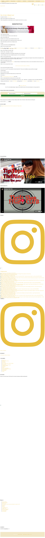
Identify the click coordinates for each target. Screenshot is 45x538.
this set (13, 61)
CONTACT (19, 1)
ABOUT (7, 1)
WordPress (28, 534)
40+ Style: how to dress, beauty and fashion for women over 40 (11, 504)
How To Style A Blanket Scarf (7, 15)
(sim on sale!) (14, 48)
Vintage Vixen (4, 508)
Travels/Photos (4, 370)
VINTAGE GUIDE (31, 1)
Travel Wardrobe (4, 369)
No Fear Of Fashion (5, 509)
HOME (3, 1)
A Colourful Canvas (5, 507)
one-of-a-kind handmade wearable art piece (8, 76)
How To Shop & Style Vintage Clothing (7, 363)
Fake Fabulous (4, 511)
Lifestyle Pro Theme (20, 534)
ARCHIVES (2, 528)
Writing (3, 371)
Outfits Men (3, 366)
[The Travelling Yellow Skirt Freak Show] (0, 405)
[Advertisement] (7, 392)
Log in (31, 534)
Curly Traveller (4, 510)
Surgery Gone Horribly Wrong (6, 368)
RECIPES (24, 1)
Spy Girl (3, 506)
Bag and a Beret (4, 501)
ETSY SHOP (38, 1)
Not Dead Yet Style (4, 502)
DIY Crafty (3, 361)
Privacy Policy (13, 1)
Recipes (3, 367)
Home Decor (4, 362)
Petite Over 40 (4, 503)
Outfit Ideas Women (5, 365)
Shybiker (3, 505)
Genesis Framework (25, 534)
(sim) (9, 48)
